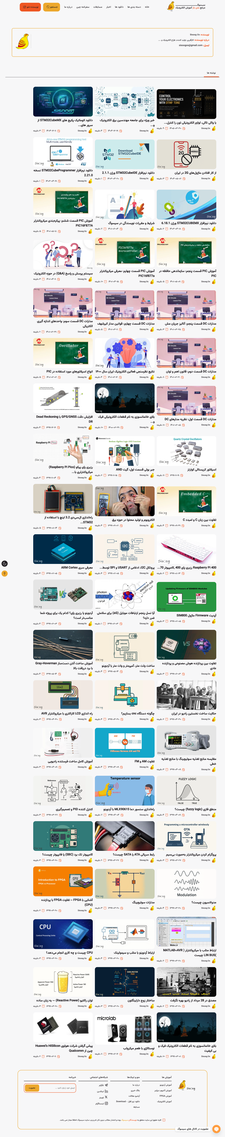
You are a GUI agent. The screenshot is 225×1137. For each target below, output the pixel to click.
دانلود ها (119, 7)
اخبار (108, 7)
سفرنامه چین (82, 7)
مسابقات (97, 7)
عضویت (32, 1088)
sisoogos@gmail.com (190, 45)
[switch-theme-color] (5, 564)
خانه (147, 7)
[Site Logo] (186, 7)
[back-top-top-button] (5, 573)
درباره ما (68, 7)
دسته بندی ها (134, 7)
